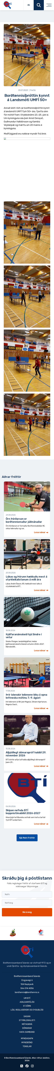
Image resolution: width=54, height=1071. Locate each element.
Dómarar (27, 1028)
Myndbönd (27, 1042)
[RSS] (21, 1066)
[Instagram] (32, 1066)
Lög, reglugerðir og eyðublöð (27, 1010)
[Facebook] (27, 1066)
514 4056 (29, 988)
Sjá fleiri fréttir (27, 838)
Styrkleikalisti (27, 1020)
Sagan (27, 1016)
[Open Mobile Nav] (49, 5)
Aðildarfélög (27, 1002)
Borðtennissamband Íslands (27, 951)
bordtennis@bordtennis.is (27, 992)
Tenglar (27, 1046)
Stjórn (27, 1006)
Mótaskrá (27, 1024)
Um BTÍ (27, 998)
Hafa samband (27, 1032)
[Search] (39, 5)
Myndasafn (27, 1038)
